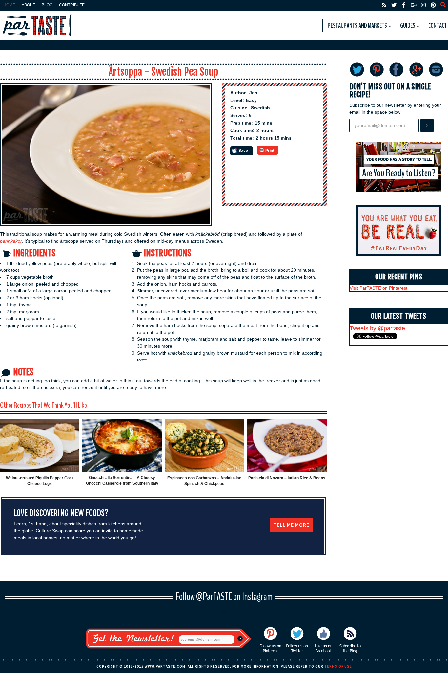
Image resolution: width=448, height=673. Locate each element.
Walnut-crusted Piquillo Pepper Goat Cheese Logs (39, 481)
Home (9, 5)
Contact (437, 25)
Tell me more (291, 525)
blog (47, 5)
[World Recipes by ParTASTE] (37, 25)
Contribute (72, 5)
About (28, 5)
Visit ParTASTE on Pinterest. (379, 287)
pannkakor (11, 241)
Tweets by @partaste (377, 328)
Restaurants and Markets (357, 25)
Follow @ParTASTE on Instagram (224, 597)
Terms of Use (338, 666)
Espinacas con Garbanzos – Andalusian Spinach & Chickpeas (204, 481)
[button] (241, 150)
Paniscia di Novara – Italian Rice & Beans (286, 478)
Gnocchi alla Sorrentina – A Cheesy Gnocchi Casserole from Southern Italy (122, 481)
